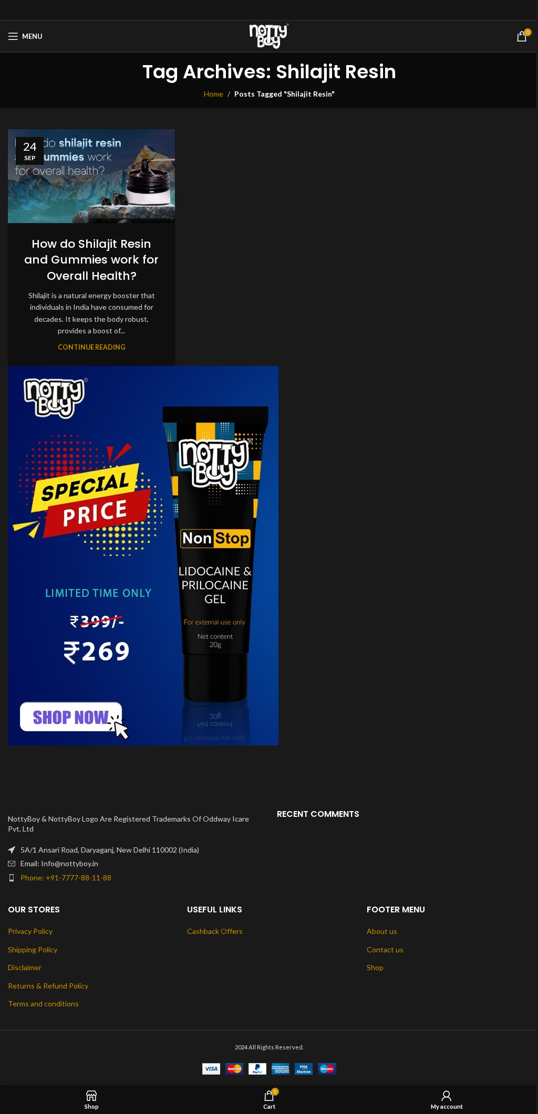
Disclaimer (25, 967)
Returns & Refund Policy (48, 985)
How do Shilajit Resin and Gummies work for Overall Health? (91, 260)
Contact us (385, 949)
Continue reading (92, 347)
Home (213, 93)
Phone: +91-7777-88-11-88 (65, 877)
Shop (375, 967)
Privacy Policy (30, 931)
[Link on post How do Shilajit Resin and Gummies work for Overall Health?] (91, 176)
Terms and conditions (43, 1003)
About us (382, 931)
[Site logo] (269, 35)
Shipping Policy (32, 949)
